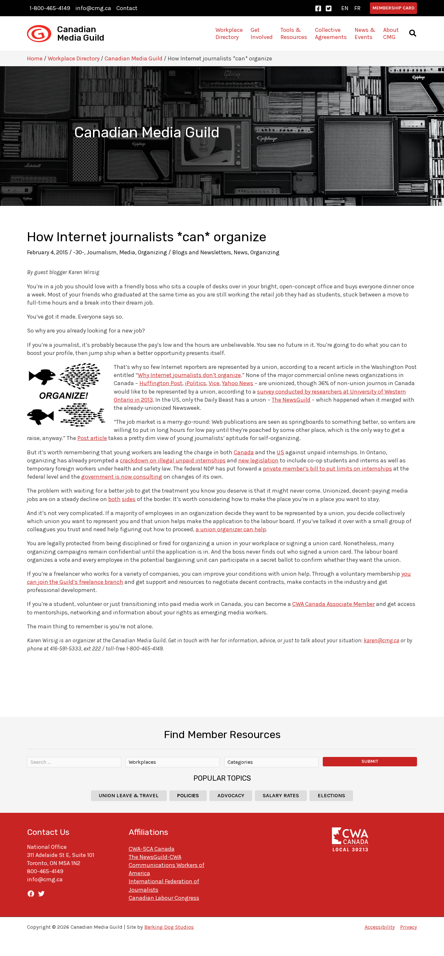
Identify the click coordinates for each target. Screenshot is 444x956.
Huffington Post (160, 383)
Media (127, 252)
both (114, 499)
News (241, 252)
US (280, 452)
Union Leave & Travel (129, 795)
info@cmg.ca (93, 8)
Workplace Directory (73, 58)
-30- (78, 252)
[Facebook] (318, 8)
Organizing (152, 252)
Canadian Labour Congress (164, 897)
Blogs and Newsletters (201, 252)
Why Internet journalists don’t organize (189, 375)
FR (357, 8)
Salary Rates (281, 795)
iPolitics (195, 383)
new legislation (258, 460)
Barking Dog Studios (169, 927)
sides (129, 499)
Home (35, 58)
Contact (126, 8)
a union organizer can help (231, 529)
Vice (214, 383)
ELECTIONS (331, 795)
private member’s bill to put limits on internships (327, 468)
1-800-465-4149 (50, 8)
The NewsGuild (291, 399)
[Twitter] (328, 8)
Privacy (408, 927)
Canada (244, 452)
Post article (92, 438)
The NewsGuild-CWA (155, 857)
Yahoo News (237, 383)
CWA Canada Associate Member (333, 604)
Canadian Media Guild (80, 33)
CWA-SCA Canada (152, 848)
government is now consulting (121, 476)
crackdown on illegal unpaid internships (173, 460)
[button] (393, 8)
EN (344, 8)
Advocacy (230, 795)
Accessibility (380, 927)
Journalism (102, 252)
